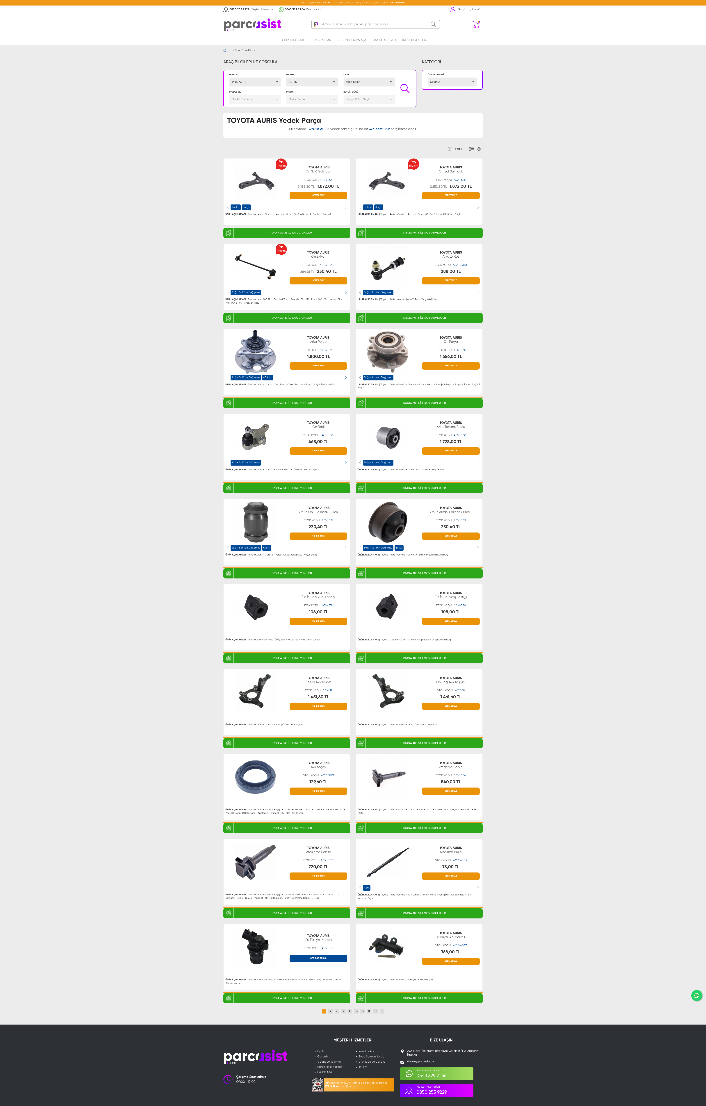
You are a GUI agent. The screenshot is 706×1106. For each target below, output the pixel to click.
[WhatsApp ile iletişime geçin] (696, 995)
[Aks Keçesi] (255, 777)
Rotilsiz (235, 207)
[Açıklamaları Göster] (471, 149)
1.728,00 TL (451, 442)
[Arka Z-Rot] (387, 267)
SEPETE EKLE (318, 195)
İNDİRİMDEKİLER (414, 40)
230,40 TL (327, 271)
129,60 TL (318, 782)
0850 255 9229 (396, 2)
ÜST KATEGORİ (436, 75)
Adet (367, 887)
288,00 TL (451, 271)
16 (369, 1011)
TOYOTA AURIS (318, 169)
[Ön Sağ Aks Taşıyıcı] (387, 692)
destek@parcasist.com (421, 1061)
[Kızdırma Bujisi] (387, 862)
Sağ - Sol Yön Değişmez (245, 292)
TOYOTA (236, 50)
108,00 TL (318, 612)
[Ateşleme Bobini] (387, 777)
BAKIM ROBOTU (384, 40)
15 (363, 1011)
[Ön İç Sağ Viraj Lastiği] (255, 607)
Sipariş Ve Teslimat (329, 1061)
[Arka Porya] (255, 352)
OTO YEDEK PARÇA (352, 40)
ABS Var (267, 377)
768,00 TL (450, 952)
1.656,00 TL (451, 357)
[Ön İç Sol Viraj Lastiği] (387, 607)
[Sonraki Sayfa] (382, 1011)
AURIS (248, 50)
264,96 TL (307, 272)
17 (376, 1011)
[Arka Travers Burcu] (387, 437)
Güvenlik (322, 1056)
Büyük (399, 547)
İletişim (363, 1067)
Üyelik (321, 1051)
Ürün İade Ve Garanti (372, 1061)
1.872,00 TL (328, 186)
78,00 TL (450, 867)
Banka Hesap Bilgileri (330, 1067)
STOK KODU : (318, 180)
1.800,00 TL (318, 357)
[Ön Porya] (387, 352)
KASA (346, 75)
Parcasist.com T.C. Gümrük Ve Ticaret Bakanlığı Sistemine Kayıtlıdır (356, 1085)
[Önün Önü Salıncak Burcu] (255, 522)
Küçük (266, 547)
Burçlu (246, 207)
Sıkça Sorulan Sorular (372, 1056)
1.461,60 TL (318, 697)
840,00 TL (451, 782)
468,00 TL (318, 442)
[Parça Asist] (252, 24)
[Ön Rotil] (255, 437)
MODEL (290, 75)
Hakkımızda (324, 1072)
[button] (255, 82)
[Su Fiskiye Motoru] (255, 947)
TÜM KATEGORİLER (294, 40)
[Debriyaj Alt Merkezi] (387, 947)
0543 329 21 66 (295, 9)
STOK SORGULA (318, 958)
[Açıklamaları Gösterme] (479, 149)
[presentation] (227, 207)
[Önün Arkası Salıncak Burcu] (387, 522)
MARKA (233, 75)
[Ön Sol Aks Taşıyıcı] (255, 692)
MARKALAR (323, 40)
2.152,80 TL (306, 186)
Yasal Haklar (367, 1051)
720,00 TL (318, 867)
